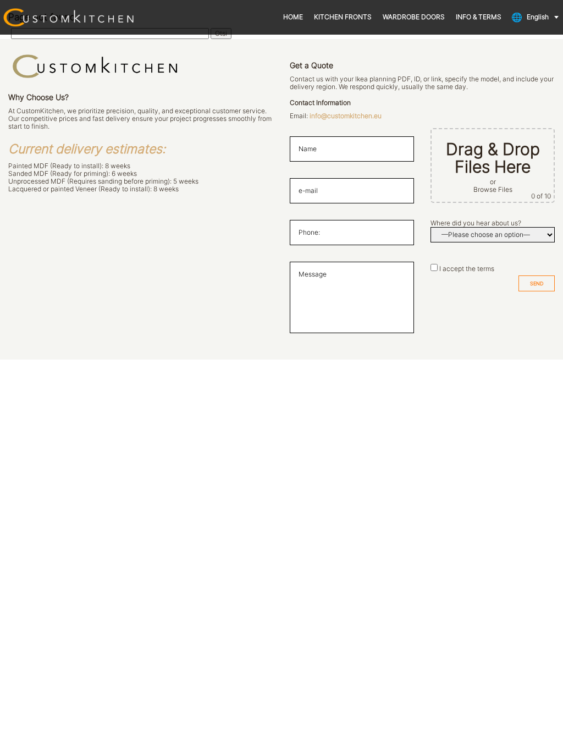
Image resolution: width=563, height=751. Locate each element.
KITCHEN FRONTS (343, 17)
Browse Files (492, 190)
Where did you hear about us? (475, 223)
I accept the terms (466, 269)
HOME (293, 17)
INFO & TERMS (478, 17)
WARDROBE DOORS (414, 17)
